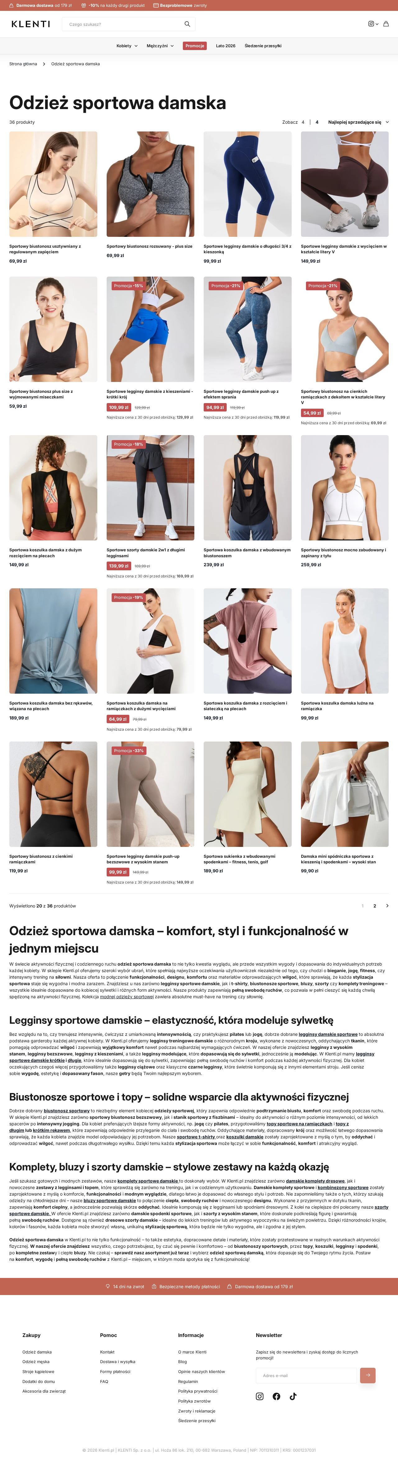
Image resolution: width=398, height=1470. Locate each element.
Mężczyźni (157, 45)
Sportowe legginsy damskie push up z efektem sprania (241, 394)
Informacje (191, 1335)
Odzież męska (35, 1361)
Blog (182, 1361)
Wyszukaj (188, 24)
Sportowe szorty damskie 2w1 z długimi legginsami (146, 552)
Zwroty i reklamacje (196, 1410)
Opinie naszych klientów (201, 1371)
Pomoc (108, 1335)
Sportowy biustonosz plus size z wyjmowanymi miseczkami (41, 394)
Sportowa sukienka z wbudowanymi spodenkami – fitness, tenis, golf (239, 859)
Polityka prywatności (197, 1391)
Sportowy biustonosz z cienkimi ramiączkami (41, 859)
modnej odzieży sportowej (127, 996)
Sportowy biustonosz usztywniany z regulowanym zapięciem (45, 249)
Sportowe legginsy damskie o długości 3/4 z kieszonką (247, 249)
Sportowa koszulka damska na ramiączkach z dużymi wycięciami (141, 706)
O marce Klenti (192, 1351)
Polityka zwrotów (194, 1401)
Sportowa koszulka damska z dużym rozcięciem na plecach (45, 552)
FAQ (104, 1381)
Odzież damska (37, 1351)
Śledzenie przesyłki (263, 45)
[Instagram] (259, 1397)
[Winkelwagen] (386, 24)
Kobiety (124, 45)
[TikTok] (293, 1396)
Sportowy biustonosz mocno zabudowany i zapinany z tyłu (343, 552)
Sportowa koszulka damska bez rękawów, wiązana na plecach (51, 706)
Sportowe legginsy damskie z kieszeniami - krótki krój (150, 394)
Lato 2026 (225, 45)
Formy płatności (115, 1371)
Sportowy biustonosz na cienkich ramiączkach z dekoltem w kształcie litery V (343, 397)
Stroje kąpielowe (38, 1371)
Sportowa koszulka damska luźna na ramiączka (337, 706)
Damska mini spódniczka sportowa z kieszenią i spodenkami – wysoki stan (338, 859)
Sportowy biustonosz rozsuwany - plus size (149, 246)
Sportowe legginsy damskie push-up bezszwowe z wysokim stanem (143, 859)
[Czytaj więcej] (373, 24)
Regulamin (188, 1381)
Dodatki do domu (38, 1381)
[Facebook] (276, 1396)
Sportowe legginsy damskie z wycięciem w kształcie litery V (344, 249)
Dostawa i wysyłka (117, 1361)
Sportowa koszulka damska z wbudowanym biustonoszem (247, 552)
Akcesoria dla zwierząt (44, 1391)
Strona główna (23, 63)
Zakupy (31, 1335)
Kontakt (107, 1351)
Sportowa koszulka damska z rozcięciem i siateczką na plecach (245, 706)
